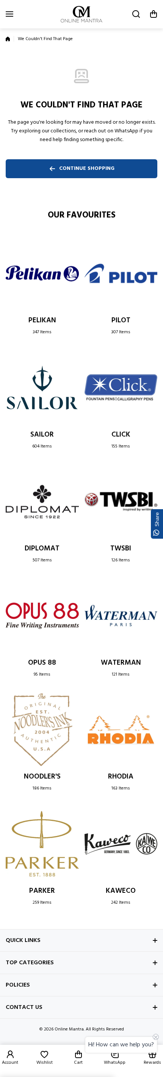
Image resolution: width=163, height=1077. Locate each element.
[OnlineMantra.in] (81, 14)
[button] (153, 14)
